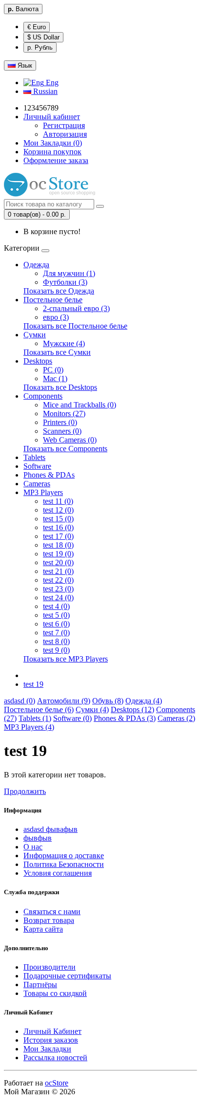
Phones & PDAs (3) (125, 718)
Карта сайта (43, 929)
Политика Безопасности (63, 864)
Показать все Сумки (57, 352)
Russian (44, 91)
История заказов (50, 1040)
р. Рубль (40, 47)
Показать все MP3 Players (65, 659)
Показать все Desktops (60, 387)
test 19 (33, 684)
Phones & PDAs (49, 475)
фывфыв (37, 838)
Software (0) (72, 718)
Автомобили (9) (63, 701)
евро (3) (56, 317)
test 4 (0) (56, 606)
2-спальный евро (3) (76, 308)
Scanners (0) (62, 431)
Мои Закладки (47, 1049)
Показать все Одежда (58, 291)
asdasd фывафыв (50, 829)
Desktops (37, 361)
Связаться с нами (51, 911)
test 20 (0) (58, 562)
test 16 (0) (58, 527)
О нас (32, 847)
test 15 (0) (58, 519)
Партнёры (40, 984)
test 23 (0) (58, 589)
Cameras (36, 483)
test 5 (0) (56, 615)
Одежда (36, 264)
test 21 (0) (58, 571)
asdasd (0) (19, 701)
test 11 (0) (58, 501)
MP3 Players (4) (29, 727)
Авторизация (65, 134)
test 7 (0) (56, 632)
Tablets (34, 457)
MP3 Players (43, 492)
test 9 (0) (56, 650)
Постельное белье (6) (39, 709)
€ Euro (36, 27)
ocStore (56, 1083)
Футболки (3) (65, 282)
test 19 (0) (58, 554)
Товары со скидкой (55, 993)
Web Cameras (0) (70, 440)
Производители (49, 967)
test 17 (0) (58, 536)
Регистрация (64, 125)
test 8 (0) (56, 641)
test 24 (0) (58, 597)
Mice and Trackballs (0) (79, 405)
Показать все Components (65, 448)
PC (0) (53, 370)
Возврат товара (48, 920)
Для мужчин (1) (69, 273)
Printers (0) (60, 422)
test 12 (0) (58, 510)
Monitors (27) (64, 413)
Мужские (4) (64, 343)
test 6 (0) (56, 624)
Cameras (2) (176, 718)
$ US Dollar (43, 37)
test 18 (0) (58, 545)
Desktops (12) (132, 709)
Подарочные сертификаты (67, 976)
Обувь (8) (107, 701)
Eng (51, 82)
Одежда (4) (143, 701)
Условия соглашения (57, 873)
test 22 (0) (58, 580)
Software (37, 466)
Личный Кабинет (52, 1031)
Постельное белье (52, 299)
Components (42, 396)
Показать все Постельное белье (75, 326)
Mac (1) (55, 378)
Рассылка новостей (55, 1057)
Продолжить (25, 791)
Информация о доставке (63, 855)
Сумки (34, 335)
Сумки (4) (92, 709)
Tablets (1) (35, 718)
